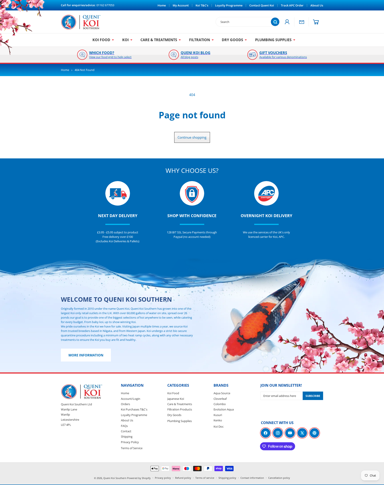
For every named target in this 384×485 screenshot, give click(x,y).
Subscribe (313, 396)
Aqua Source (222, 393)
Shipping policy (227, 477)
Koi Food (173, 393)
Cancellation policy (279, 477)
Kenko (218, 420)
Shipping (126, 436)
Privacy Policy (130, 442)
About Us (127, 420)
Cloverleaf (220, 399)
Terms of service (204, 477)
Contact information (252, 477)
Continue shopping (192, 137)
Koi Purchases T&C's (134, 409)
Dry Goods (174, 415)
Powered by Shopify (139, 478)
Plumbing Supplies (179, 421)
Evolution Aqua (224, 409)
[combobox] (245, 21)
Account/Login (130, 399)
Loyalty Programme (134, 415)
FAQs (124, 426)
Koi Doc (219, 426)
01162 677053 (105, 5)
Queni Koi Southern (114, 478)
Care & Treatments (179, 404)
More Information (85, 355)
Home (65, 70)
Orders (125, 404)
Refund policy (183, 477)
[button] (316, 22)
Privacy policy (163, 477)
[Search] (275, 22)
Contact (126, 431)
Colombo (220, 404)
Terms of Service (131, 448)
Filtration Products (179, 409)
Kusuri (218, 415)
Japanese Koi (175, 399)
